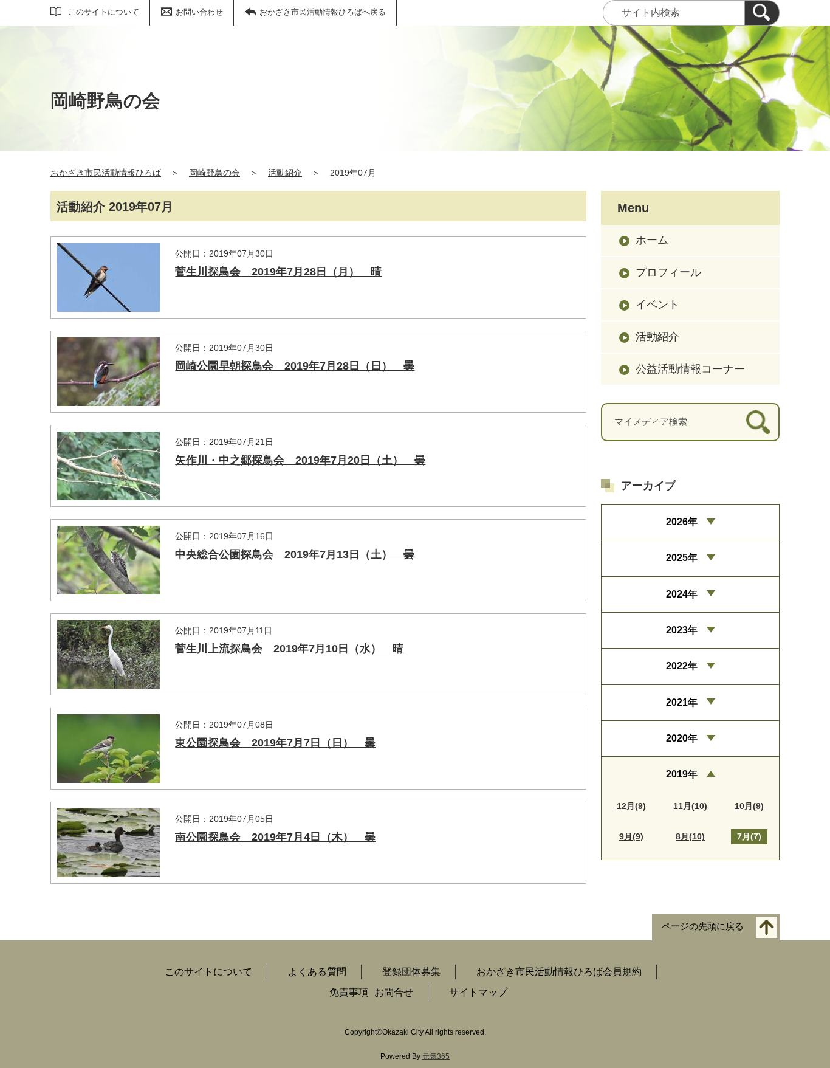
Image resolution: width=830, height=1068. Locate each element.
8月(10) (690, 836)
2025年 (682, 558)
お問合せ (393, 992)
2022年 (682, 666)
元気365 (436, 1056)
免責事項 (348, 992)
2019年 (682, 774)
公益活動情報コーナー (690, 369)
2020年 (682, 738)
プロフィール (668, 272)
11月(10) (690, 806)
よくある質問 (317, 971)
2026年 (682, 522)
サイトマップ (478, 992)
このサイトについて (103, 11)
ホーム (652, 240)
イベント (657, 304)
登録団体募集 (411, 971)
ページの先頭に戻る (703, 927)
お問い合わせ (199, 11)
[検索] (762, 13)
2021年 (682, 702)
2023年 (682, 630)
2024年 (682, 594)
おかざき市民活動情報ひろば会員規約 (559, 971)
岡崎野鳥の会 (214, 172)
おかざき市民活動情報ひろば (105, 172)
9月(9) (631, 836)
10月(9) (749, 806)
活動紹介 (285, 172)
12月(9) (631, 806)
